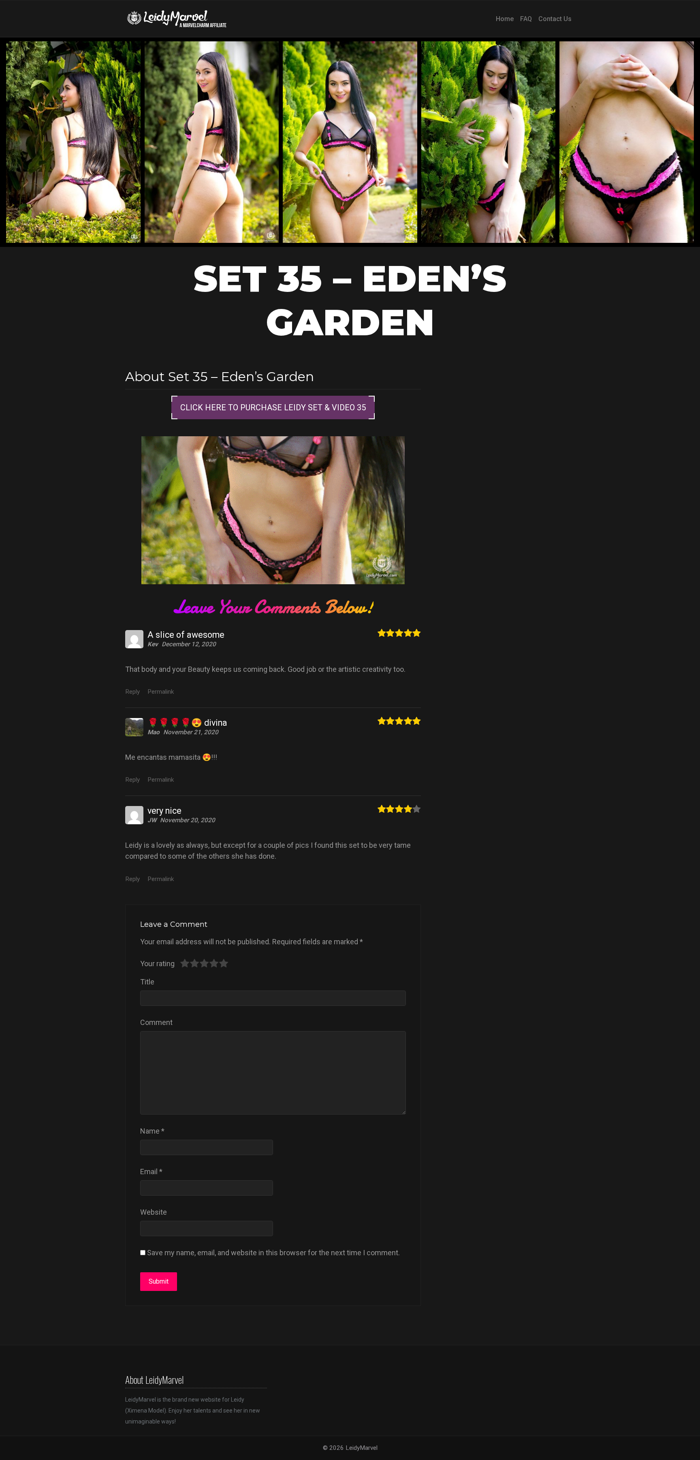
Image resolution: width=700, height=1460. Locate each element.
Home (505, 19)
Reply (132, 691)
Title (147, 982)
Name (152, 1131)
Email (151, 1171)
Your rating (157, 963)
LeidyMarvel (362, 1447)
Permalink (160, 691)
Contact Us (555, 19)
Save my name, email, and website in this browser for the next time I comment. (273, 1252)
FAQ (526, 19)
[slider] (204, 963)
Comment (156, 1022)
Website (153, 1212)
